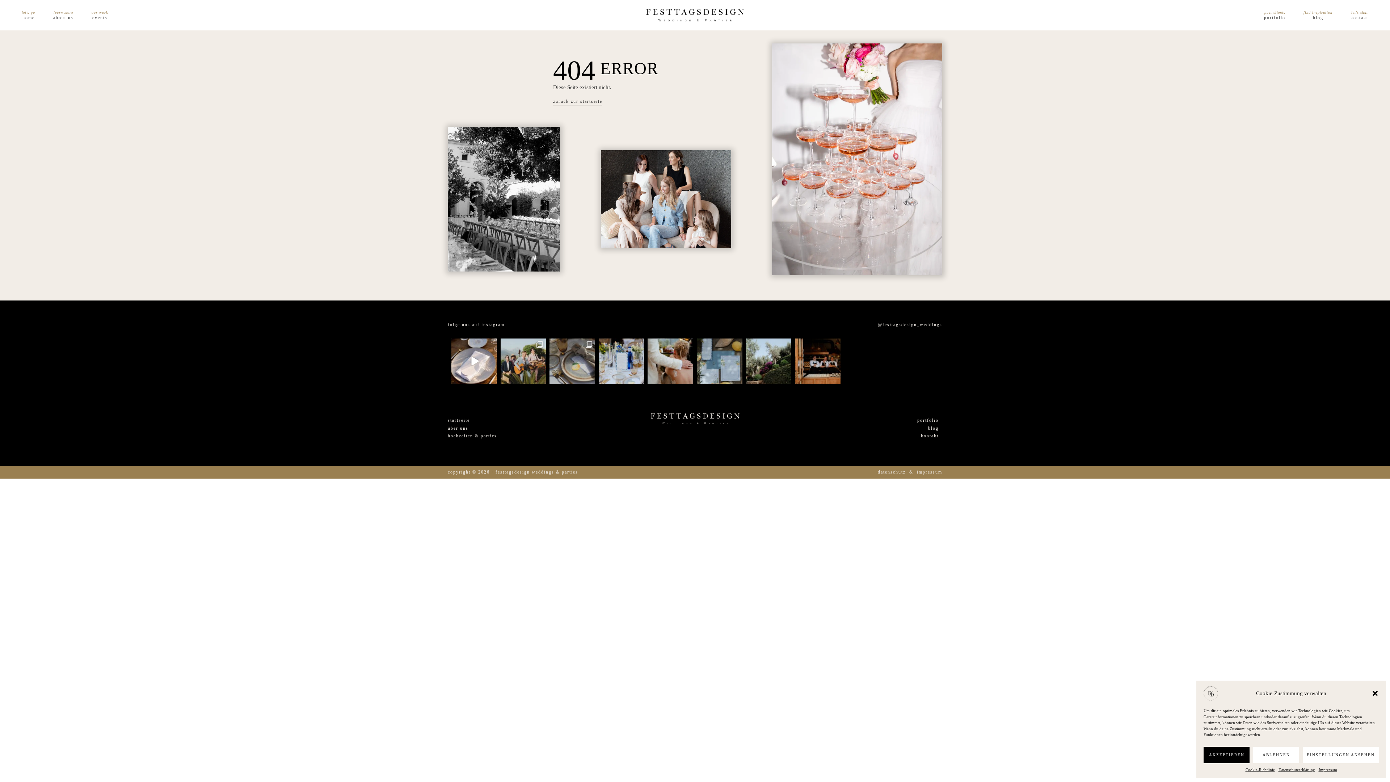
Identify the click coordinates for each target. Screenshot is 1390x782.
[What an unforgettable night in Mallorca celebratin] (523, 361)
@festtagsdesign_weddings (910, 324)
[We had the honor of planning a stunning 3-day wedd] (867, 361)
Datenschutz (892, 472)
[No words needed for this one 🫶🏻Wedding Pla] (670, 361)
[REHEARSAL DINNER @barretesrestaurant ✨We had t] (818, 361)
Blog (1318, 17)
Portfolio (1274, 17)
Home (28, 17)
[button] (1375, 693)
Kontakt (1359, 17)
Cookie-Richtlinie (1260, 770)
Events (100, 17)
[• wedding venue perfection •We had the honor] (769, 361)
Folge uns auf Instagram (476, 324)
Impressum (1328, 770)
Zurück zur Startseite (577, 101)
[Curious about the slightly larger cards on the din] (621, 361)
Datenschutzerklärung (1297, 770)
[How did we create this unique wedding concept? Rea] (572, 361)
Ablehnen (1276, 755)
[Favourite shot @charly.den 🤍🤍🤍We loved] (916, 361)
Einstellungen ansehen (1341, 755)
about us (63, 17)
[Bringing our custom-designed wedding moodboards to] (474, 361)
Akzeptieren (1226, 755)
